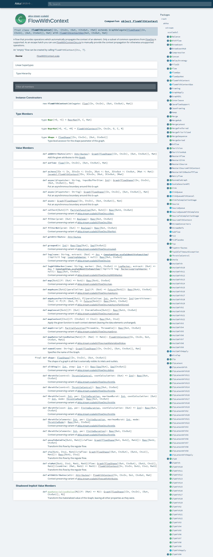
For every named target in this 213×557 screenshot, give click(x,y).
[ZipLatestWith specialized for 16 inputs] (170, 395)
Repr (111, 210)
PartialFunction (80, 210)
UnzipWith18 (178, 299)
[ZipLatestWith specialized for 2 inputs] (170, 411)
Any (98, 254)
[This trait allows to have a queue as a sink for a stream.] (170, 192)
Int (107, 180)
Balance (176, 37)
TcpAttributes (179, 248)
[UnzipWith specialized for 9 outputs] (170, 347)
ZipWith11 (177, 471)
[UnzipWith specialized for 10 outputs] (170, 267)
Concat (175, 56)
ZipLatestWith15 (181, 391)
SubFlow (176, 232)
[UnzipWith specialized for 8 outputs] (170, 343)
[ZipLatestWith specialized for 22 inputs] (170, 423)
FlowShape (133, 29)
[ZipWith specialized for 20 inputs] (170, 510)
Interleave (178, 100)
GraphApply (178, 92)
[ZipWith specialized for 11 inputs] (170, 471)
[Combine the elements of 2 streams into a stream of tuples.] (170, 359)
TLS (174, 236)
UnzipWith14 (178, 283)
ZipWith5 (176, 530)
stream (36, 16)
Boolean (81, 218)
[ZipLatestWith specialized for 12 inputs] (170, 379)
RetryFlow (177, 176)
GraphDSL (176, 96)
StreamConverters (181, 224)
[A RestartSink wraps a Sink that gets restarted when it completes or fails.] (170, 160)
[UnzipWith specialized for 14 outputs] (170, 283)
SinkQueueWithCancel (183, 196)
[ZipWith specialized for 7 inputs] (170, 538)
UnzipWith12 (178, 275)
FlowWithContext (181, 80)
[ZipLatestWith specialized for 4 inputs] (170, 431)
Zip (174, 359)
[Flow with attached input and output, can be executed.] (170, 180)
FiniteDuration (90, 396)
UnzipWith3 (178, 323)
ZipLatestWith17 (181, 399)
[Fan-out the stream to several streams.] (170, 37)
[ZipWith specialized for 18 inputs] (170, 499)
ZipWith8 (176, 542)
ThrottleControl (181, 256)
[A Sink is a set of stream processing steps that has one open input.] (170, 188)
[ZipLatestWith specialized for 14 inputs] (170, 387)
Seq (79, 245)
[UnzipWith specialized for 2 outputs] (170, 307)
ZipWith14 (177, 483)
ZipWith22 (177, 518)
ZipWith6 (176, 534)
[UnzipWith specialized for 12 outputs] (170, 275)
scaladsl (45, 16)
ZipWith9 (176, 546)
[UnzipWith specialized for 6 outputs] (170, 335)
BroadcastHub (179, 48)
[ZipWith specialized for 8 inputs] (170, 542)
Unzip (175, 259)
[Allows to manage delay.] (170, 60)
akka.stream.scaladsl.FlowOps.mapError (97, 331)
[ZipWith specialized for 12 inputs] (170, 475)
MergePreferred (180, 128)
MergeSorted (178, 140)
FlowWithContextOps (182, 84)
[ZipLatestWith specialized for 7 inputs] (170, 443)
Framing (176, 88)
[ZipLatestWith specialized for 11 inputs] (170, 375)
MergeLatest (178, 124)
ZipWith (176, 463)
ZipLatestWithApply (182, 455)
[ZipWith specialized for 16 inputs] (170, 491)
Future (112, 289)
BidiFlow (176, 41)
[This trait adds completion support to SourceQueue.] (170, 212)
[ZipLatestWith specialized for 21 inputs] (170, 419)
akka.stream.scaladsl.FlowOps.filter (94, 222)
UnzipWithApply (180, 351)
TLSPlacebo (178, 240)
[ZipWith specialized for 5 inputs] (170, 530)
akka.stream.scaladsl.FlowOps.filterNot (96, 231)
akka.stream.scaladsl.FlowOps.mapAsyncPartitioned (103, 304)
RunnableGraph (179, 180)
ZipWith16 (177, 491)
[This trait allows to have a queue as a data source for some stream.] (170, 208)
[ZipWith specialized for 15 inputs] (170, 487)
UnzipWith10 (178, 267)
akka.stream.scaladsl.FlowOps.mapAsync (97, 293)
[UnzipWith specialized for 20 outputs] (170, 311)
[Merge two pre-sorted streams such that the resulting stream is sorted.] (170, 140)
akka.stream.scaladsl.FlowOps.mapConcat (98, 313)
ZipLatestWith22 (181, 423)
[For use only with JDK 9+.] (170, 104)
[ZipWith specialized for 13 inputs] (170, 479)
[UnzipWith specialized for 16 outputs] (170, 291)
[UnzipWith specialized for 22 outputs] (170, 319)
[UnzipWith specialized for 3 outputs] (170, 323)
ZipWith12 (177, 475)
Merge (175, 116)
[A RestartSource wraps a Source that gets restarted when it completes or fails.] (170, 164)
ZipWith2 (176, 507)
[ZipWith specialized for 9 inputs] (170, 546)
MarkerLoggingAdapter (134, 268)
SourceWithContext (182, 220)
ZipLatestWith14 (181, 387)
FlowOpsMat (178, 76)
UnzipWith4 (178, 327)
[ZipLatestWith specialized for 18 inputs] (170, 403)
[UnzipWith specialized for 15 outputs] (170, 287)
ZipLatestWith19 (181, 407)
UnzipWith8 (178, 343)
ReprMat (72, 119)
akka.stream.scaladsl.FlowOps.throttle (96, 381)
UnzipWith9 (178, 347)
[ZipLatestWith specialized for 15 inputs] (170, 391)
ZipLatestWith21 (181, 419)
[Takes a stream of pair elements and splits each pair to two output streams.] (168, 259)
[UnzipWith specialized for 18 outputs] (170, 299)
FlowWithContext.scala (48, 55)
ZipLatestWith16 (181, 395)
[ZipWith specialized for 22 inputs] (170, 518)
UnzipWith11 (178, 271)
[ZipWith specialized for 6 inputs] (170, 534)
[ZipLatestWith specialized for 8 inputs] (170, 447)
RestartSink (178, 160)
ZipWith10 (177, 467)
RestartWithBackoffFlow (185, 172)
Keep (174, 112)
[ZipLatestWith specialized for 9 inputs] (170, 451)
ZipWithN (176, 554)
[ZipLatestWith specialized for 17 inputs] (170, 399)
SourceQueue (178, 208)
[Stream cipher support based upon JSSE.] (170, 236)
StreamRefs (178, 228)
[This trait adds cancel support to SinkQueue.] (170, 196)
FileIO (175, 64)
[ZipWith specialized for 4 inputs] (170, 526)
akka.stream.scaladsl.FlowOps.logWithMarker (99, 275)
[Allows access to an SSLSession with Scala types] (170, 184)
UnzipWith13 (178, 279)
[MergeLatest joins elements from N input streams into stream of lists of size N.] (168, 124)
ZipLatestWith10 (181, 371)
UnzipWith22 (178, 319)
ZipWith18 (177, 499)
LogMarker (124, 266)
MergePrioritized (181, 132)
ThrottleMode (74, 398)
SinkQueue (177, 192)
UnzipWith (177, 263)
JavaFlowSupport (181, 104)
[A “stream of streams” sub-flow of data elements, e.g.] (170, 232)
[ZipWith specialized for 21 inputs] (170, 514)
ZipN (174, 459)
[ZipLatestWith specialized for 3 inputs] (170, 427)
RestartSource (179, 164)
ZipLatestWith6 (180, 439)
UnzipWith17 (178, 295)
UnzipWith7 (178, 339)
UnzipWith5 (178, 331)
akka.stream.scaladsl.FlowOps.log (93, 260)
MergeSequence (179, 136)
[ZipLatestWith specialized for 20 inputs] (170, 415)
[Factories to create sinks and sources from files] (170, 64)
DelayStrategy (179, 60)
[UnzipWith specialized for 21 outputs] (170, 315)
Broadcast (177, 44)
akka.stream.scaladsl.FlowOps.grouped (96, 249)
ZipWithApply (179, 550)
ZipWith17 (177, 495)
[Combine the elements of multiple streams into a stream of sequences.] (170, 459)
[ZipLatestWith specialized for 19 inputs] (170, 407)
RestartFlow (178, 156)
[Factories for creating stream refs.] (170, 228)
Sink (174, 188)
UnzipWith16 (178, 291)
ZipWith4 (176, 526)
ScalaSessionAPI (181, 184)
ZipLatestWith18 (181, 403)
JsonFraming (178, 108)
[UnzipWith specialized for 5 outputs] (170, 331)
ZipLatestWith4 (180, 431)
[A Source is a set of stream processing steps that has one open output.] (170, 204)
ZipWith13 (177, 479)
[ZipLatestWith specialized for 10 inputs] (170, 371)
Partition (177, 148)
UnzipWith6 (178, 335)
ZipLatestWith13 (181, 383)
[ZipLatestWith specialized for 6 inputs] (170, 439)
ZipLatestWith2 (180, 411)
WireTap (176, 355)
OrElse (175, 144)
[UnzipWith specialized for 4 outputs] (170, 327)
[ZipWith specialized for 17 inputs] (170, 495)
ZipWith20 (177, 510)
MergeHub (176, 120)
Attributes (81, 153)
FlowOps (176, 72)
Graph (95, 153)
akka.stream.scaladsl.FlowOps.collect (95, 213)
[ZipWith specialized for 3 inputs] (170, 522)
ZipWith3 (176, 522)
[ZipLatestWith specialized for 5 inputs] (170, 435)
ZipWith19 (177, 503)
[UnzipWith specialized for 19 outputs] (170, 303)
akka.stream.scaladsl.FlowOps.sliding (95, 370)
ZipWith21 (177, 514)
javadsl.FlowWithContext (63, 174)
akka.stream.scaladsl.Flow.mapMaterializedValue (101, 343)
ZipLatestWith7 (180, 443)
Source (175, 204)
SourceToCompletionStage (185, 216)
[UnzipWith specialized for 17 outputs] (170, 295)
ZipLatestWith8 (180, 447)
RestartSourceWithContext (186, 168)
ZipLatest (177, 363)
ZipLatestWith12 (181, 379)
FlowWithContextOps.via (68, 42)
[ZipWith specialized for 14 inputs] (170, 483)
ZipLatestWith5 (180, 435)
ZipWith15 (177, 487)
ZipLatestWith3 (180, 427)
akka (30, 16)
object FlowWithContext (139, 21)
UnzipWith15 (178, 287)
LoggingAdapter (77, 257)
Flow (174, 68)
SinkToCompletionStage (184, 200)
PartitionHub (179, 152)
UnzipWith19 (178, 303)
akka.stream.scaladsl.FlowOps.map (94, 284)
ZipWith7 (176, 538)
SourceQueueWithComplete (185, 212)
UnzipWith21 (178, 315)
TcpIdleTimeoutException (185, 252)
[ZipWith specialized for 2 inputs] (170, 507)
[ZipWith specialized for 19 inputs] (170, 503)
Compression (178, 52)
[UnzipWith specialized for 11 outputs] (170, 271)
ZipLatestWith (179, 367)
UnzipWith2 (178, 307)
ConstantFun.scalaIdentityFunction (126, 254)
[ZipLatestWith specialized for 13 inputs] (170, 383)
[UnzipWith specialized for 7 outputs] (170, 339)
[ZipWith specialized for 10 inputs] (170, 467)
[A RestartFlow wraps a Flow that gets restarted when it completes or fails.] (170, 156)
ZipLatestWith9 (180, 451)
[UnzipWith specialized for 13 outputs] (170, 279)
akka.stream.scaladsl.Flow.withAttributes (97, 478)
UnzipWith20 (178, 311)
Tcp (174, 244)
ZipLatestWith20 (181, 415)
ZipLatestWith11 (181, 375)
